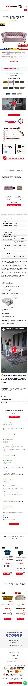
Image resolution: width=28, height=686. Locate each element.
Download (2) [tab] (4, 396)
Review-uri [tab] (4, 402)
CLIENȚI (13, 658)
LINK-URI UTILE (13, 655)
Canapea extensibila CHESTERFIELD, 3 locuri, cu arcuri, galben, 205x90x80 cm (7, 605)
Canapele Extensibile (22, 388)
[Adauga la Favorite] (11, 573)
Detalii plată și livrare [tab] (6, 399)
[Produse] (2, 7)
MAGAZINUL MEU (13, 652)
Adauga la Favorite (14, 65)
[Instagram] (21, 635)
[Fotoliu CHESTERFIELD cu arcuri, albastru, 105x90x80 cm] (7, 552)
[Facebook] (7, 635)
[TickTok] (18, 635)
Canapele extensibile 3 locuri (13, 389)
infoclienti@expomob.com (14, 645)
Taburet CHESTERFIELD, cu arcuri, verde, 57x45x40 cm (20, 560)
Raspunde (5, 432)
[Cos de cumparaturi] (26, 6)
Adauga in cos (16, 683)
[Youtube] (10, 635)
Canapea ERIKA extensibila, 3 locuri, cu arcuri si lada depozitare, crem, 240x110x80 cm (20, 605)
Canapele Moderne (4, 389)
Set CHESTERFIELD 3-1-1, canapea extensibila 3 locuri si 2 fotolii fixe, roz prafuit (12, 177)
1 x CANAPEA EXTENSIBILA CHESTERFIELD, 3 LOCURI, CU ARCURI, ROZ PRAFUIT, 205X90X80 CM (8, 197)
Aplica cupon (22, 68)
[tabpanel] (14, 37)
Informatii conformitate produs (7, 385)
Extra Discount (8, 390)
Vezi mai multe (14, 523)
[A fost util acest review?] (14, 434)
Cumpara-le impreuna (14, 205)
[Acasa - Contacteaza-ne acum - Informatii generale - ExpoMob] (14, 6)
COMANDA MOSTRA (14, 115)
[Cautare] (25, 10)
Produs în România (14, 388)
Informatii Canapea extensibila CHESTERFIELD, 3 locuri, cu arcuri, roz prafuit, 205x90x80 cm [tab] (14, 215)
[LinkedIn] (15, 635)
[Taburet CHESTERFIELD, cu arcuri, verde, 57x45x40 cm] (20, 552)
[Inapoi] (1, 14)
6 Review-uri (17, 20)
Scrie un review (14, 416)
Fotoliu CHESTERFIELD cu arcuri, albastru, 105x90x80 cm (7, 560)
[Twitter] (12, 635)
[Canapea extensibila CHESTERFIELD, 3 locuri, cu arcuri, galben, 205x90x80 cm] (7, 597)
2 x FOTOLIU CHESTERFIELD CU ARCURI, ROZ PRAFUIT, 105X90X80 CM (19, 197)
